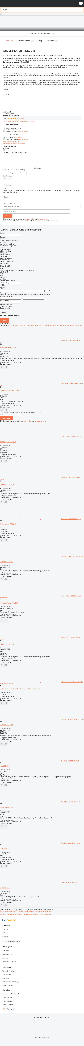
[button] (81, 3)
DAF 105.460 (5, 888)
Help (4, 933)
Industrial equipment (45, 911)
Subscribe (6, 418)
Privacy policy (7, 974)
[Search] (81, 10)
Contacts (5, 936)
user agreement (43, 219)
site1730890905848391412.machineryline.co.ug (19, 121)
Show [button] (16, 131)
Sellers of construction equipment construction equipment (19, 914)
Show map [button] (37, 168)
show (4, 313)
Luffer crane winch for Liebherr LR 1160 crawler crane (20, 689)
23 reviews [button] (20, 118)
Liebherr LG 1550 (6, 725)
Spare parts (34, 911)
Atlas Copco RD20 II (8, 524)
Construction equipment (8, 911)
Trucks (18, 911)
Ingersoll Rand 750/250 (9, 603)
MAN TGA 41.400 (6, 807)
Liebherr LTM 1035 (7, 485)
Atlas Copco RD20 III (8, 442)
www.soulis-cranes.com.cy (12, 141)
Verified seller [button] (7, 112)
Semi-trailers (25, 911)
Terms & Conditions (9, 971)
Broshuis (3, 848)
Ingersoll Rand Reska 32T (10, 391)
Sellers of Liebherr (45, 914)
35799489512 (18, 137)
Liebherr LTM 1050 (7, 644)
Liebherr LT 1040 (6, 562)
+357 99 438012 (23, 131)
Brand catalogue (7, 985)
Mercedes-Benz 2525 (8, 348)
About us (5, 929)
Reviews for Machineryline (11, 982)
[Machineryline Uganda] (14, 3)
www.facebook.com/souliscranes (14, 143)
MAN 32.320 (4, 766)
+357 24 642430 (23, 139)
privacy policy (30, 219)
